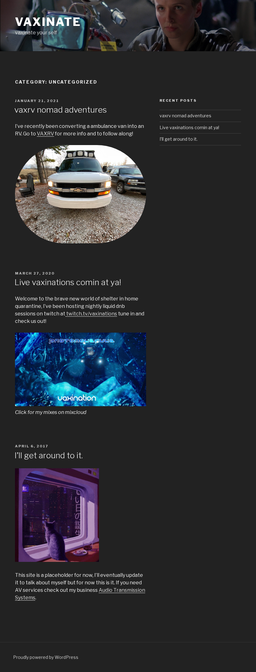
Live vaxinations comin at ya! (67, 282)
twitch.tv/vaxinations (91, 314)
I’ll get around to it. (48, 455)
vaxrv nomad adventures (60, 109)
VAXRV (45, 134)
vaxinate (48, 22)
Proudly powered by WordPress (45, 657)
